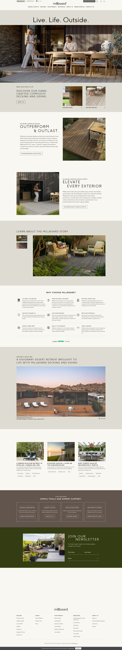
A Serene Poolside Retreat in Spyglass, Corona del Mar (29, 464)
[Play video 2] (22, 246)
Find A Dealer (57, 626)
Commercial (30, 1)
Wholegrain (75, 643)
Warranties (75, 628)
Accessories (19, 635)
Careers (94, 626)
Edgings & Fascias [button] (21, 632)
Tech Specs (75, 625)
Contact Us (90, 7)
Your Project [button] (52, 7)
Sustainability (57, 621)
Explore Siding (68, 107)
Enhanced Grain (20, 618)
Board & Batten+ (39, 618)
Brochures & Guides (77, 631)
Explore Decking (91, 107)
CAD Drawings (76, 636)
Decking (43, 7)
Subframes (19, 629)
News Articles (57, 618)
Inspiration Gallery (58, 623)
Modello (18, 626)
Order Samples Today (95, 516)
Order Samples (79, 7)
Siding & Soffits (33, 7)
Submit (98, 558)
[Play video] (69, 256)
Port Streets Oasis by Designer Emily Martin (88, 464)
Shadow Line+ (38, 621)
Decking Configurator (59, 629)
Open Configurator (27, 516)
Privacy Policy (76, 622)
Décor (36, 623)
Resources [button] (61, 7)
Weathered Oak (20, 621)
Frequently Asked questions (98, 621)
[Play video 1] (22, 238)
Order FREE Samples (89, 1)
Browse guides (72, 516)
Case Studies (57, 632)
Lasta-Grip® (19, 623)
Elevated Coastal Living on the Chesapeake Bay (59, 464)
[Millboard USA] (61, 609)
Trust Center (76, 633)
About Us (70, 7)
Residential (21, 1)
